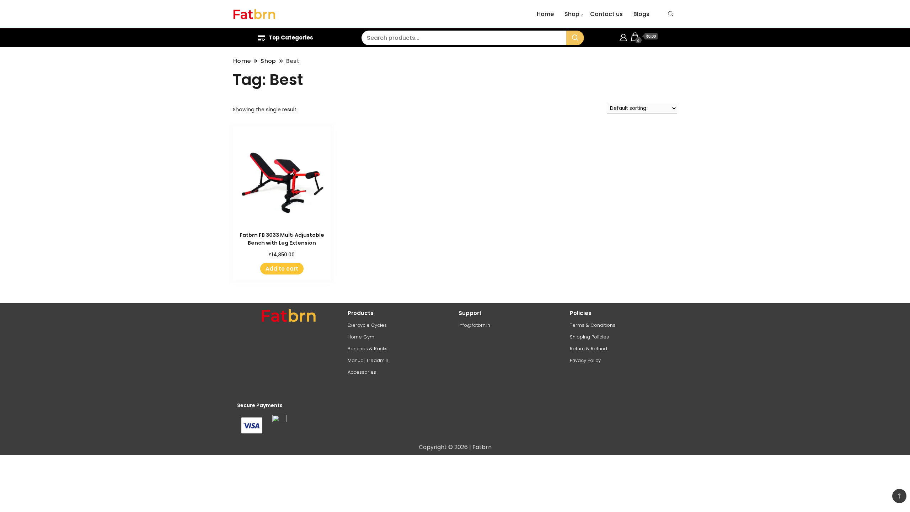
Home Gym (361, 337)
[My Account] (623, 36)
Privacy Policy (585, 360)
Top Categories (291, 37)
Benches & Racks (367, 348)
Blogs (641, 14)
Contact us (606, 14)
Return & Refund (588, 348)
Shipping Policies (589, 337)
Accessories (362, 372)
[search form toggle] (670, 14)
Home (545, 14)
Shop (571, 14)
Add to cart (282, 268)
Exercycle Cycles (367, 325)
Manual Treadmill (368, 360)
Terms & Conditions (592, 325)
